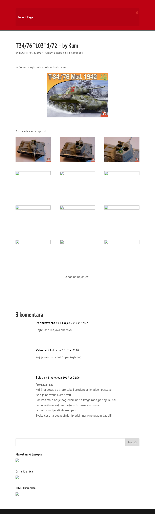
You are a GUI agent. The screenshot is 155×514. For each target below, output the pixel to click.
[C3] (77, 149)
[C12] (33, 252)
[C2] (33, 149)
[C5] (33, 183)
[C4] (121, 149)
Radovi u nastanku (56, 52)
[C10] (121, 218)
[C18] (77, 252)
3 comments (76, 52)
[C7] (121, 183)
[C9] (77, 218)
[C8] (33, 218)
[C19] (121, 252)
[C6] (77, 183)
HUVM (23, 52)
